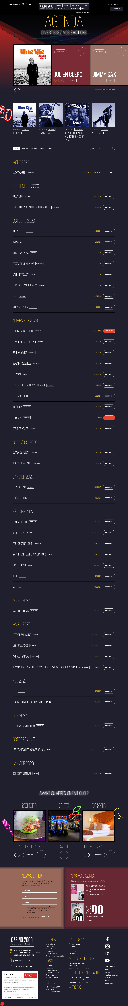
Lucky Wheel (19, 172)
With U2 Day (18, 532)
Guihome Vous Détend (23, 331)
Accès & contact (111, 975)
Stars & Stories (51, 953)
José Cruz (17, 407)
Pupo (15, 296)
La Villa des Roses (53, 991)
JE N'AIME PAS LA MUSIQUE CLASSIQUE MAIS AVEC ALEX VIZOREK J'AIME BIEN (46, 667)
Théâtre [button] (50, 148)
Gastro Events (51, 949)
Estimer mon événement (79, 968)
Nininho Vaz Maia (21, 252)
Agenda (58, 5)
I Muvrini (17, 374)
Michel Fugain (19, 565)
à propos (75, 987)
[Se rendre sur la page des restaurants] (41, 855)
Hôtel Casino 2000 (53, 987)
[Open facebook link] (20, 4)
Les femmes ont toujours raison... (29, 749)
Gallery (108, 978)
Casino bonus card (74, 8)
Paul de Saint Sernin (22, 543)
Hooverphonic (19, 487)
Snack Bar (73, 949)
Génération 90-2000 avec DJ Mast (29, 385)
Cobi (15, 691)
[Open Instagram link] (23, 4)
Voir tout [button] (16, 148)
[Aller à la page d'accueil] (46, 7)
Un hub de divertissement (79, 963)
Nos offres (50, 989)
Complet (109, 331)
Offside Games (51, 975)
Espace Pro (109, 984)
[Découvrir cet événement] (82, 51)
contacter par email (24, 966)
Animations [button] (25, 148)
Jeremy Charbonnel (22, 463)
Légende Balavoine (22, 634)
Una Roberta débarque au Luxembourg (31, 207)
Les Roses (73, 946)
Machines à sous (52, 968)
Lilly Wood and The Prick (25, 285)
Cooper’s (72, 951)
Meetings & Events (60, 8)
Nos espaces (74, 965)
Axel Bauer (98, 133)
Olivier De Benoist (21, 452)
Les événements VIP (77, 980)
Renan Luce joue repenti (24, 341)
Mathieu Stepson (21, 610)
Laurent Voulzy (21, 274)
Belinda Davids (20, 352)
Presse (108, 972)
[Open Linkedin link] (27, 4)
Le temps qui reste (22, 396)
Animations (50, 944)
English (116, 4)
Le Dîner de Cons (20, 498)
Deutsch (123, 4)
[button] (19, 90)
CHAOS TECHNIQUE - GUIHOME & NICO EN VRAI (75, 136)
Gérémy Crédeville (22, 363)
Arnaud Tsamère (21, 656)
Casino (66, 5)
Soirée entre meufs (22, 773)
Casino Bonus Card (53, 972)
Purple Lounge (75, 944)
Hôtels (85, 5)
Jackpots (49, 965)
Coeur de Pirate (20, 428)
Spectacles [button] (34, 148)
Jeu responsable (52, 977)
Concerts (49, 951)
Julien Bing (18, 196)
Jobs (107, 970)
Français (110, 4)
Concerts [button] (42, 148)
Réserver (60, 52)
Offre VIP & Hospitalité (55, 956)
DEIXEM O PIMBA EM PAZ (23, 263)
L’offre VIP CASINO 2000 (79, 977)
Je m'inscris (44, 917)
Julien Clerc (19, 133)
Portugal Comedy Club (24, 725)
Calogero (17, 417)
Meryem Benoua (20, 307)
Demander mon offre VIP (79, 982)
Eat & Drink (75, 5)
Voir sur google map (24, 955)
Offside (72, 953)
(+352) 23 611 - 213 (21, 960)
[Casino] (64, 855)
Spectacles (50, 946)
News (107, 981)
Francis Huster (20, 521)
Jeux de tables (51, 970)
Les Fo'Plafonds (20, 645)
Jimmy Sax (45, 133)
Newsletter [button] (13, 4)
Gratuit (109, 172)
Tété (15, 576)
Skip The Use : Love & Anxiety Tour (29, 554)
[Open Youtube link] (30, 4)
